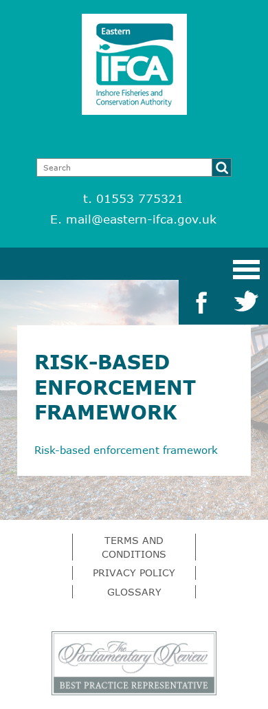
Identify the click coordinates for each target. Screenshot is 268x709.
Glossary (134, 592)
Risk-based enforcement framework (126, 450)
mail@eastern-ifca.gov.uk (141, 219)
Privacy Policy (134, 572)
